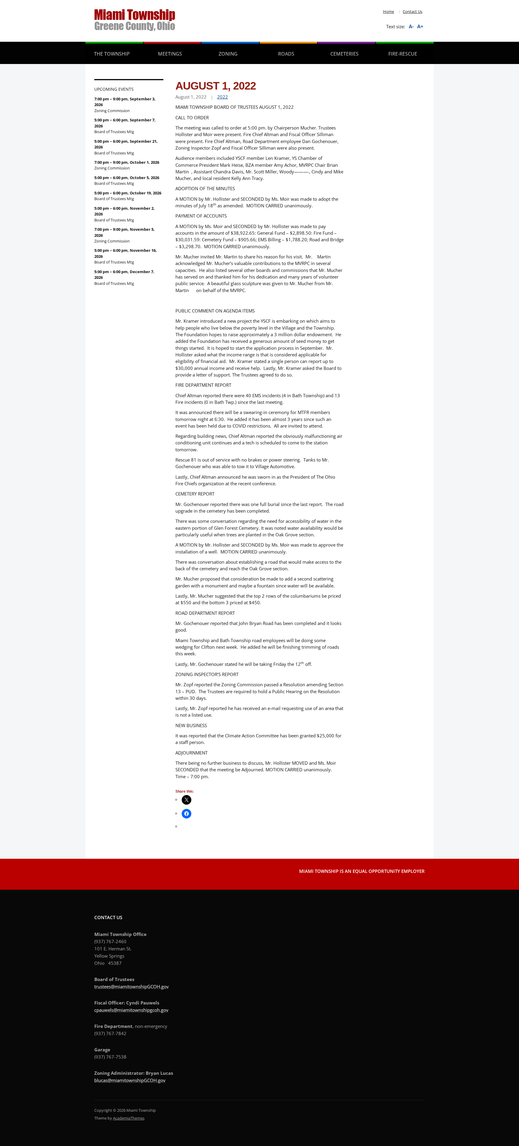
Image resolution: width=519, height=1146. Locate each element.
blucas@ (102, 1080)
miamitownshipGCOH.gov (138, 1080)
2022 (222, 97)
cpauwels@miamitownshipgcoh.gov (131, 1010)
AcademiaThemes (128, 1118)
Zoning (228, 53)
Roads (286, 53)
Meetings (170, 53)
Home (388, 11)
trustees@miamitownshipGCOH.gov (131, 986)
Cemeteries (344, 53)
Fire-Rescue (402, 53)
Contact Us (412, 11)
